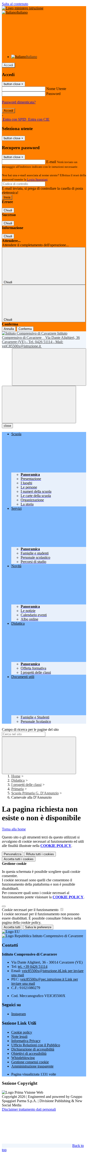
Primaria (17, 789)
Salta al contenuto (15, 4)
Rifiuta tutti (40, 854)
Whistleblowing (23, 1058)
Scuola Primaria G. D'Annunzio (35, 793)
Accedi (8, 65)
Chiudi (8, 210)
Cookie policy (21, 1032)
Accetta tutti (19, 859)
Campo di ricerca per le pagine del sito (30, 729)
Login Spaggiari (37, 179)
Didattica (18, 780)
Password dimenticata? (19, 102)
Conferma (25, 329)
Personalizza (12, 854)
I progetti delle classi (26, 785)
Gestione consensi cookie (30, 1062)
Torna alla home (14, 829)
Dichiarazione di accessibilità (32, 1049)
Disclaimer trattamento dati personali (29, 1109)
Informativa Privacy (26, 1041)
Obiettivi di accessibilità (28, 1053)
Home (15, 776)
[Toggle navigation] (39, 404)
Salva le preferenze (38, 927)
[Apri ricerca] (49, 367)
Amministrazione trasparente (32, 1066)
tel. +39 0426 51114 (32, 967)
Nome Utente (56, 89)
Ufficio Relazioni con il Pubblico (35, 1045)
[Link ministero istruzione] (22, 8)
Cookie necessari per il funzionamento (30, 910)
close (7, 425)
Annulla (9, 329)
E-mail (51, 162)
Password (53, 94)
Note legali (19, 1037)
